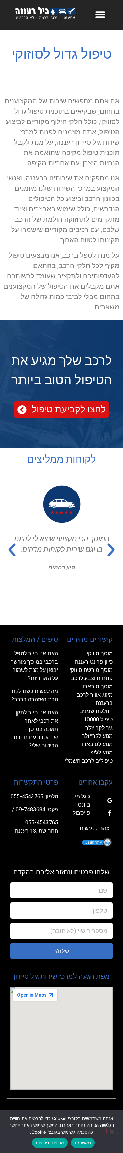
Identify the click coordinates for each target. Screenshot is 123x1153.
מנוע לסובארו (97, 744)
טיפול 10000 (98, 719)
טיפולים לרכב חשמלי (89, 760)
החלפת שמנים (96, 711)
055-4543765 (27, 796)
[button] (100, 14)
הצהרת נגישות (96, 828)
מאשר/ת (82, 1142)
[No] (112, 1131)
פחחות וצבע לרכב (92, 678)
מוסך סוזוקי (100, 653)
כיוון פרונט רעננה (94, 661)
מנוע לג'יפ (101, 752)
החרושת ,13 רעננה (36, 831)
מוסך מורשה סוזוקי (91, 670)
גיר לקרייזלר (99, 727)
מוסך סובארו (98, 686)
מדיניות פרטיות (50, 1142)
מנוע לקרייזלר (97, 736)
